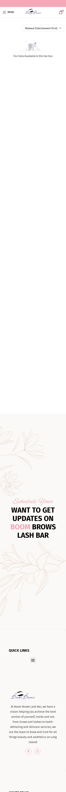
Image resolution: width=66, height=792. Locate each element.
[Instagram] (37, 751)
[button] (33, 660)
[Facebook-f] (28, 751)
